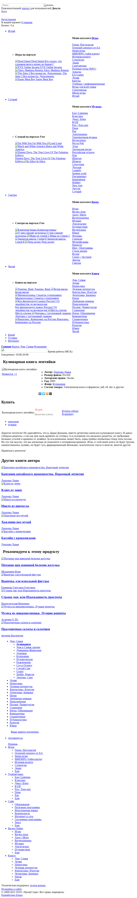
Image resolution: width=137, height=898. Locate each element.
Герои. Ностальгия (82, 44)
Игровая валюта (81, 56)
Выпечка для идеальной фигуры (25, 581)
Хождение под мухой (16, 522)
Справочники (80, 319)
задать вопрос (38, 885)
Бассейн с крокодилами (18, 538)
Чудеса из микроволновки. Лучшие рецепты (33, 613)
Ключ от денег (11, 490)
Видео (95, 202)
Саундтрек (78, 164)
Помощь (13, 744)
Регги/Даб (78, 143)
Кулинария (40, 346)
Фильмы (77, 235)
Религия (77, 325)
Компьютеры (79, 316)
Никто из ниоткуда (15, 506)
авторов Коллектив (12, 635)
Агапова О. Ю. (9, 619)
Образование (22, 804)
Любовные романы (83, 301)
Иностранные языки (26, 810)
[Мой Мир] (50, 393)
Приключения (80, 304)
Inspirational (78, 179)
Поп (74, 155)
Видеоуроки (79, 229)
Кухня (75, 254)
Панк (75, 128)
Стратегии (78, 59)
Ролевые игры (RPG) (84, 68)
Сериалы (77, 238)
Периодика (78, 286)
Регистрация (8, 19)
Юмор (75, 232)
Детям (75, 77)
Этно (75, 146)
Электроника (79, 134)
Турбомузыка (15, 774)
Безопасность (22, 813)
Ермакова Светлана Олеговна (18, 587)
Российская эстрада (83, 152)
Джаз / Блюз (79, 119)
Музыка (96, 106)
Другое (76, 188)
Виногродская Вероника (15, 603)
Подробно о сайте (11, 889)
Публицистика (80, 322)
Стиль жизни (79, 250)
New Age (77, 185)
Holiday (76, 182)
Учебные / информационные (88, 83)
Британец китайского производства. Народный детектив (42, 474)
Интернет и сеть (24, 816)
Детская (76, 167)
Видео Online (15, 828)
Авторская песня (81, 149)
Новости (77, 244)
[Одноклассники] (47, 393)
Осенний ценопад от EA (86, 47)
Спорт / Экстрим (81, 257)
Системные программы (28, 819)
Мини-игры (79, 92)
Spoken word (79, 173)
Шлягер (76, 161)
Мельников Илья (11, 571)
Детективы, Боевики (84, 295)
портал (26, 8)
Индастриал (79, 140)
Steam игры (78, 50)
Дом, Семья (78, 280)
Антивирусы (15, 738)
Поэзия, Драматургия (84, 307)
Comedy (76, 170)
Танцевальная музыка (84, 137)
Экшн (75, 62)
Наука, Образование (83, 313)
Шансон (77, 158)
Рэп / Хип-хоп (80, 125)
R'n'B (75, 122)
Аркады (76, 71)
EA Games (78, 74)
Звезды (76, 260)
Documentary (79, 176)
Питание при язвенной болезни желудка (30, 565)
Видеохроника (80, 217)
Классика (77, 116)
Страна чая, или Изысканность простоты (31, 597)
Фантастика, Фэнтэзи (84, 292)
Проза (75, 298)
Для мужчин (79, 223)
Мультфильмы (80, 241)
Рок (74, 131)
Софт (11, 801)
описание (13, 421)
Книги (95, 273)
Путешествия (79, 226)
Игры (95, 38)
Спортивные (79, 89)
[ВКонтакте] (40, 393)
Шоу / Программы (82, 247)
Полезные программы (27, 807)
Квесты (76, 80)
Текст (18, 822)
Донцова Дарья (62, 372)
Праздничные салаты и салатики (25, 629)
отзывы (12, 424)
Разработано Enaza (12, 895)
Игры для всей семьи (84, 86)
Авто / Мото (79, 214)
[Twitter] (43, 393)
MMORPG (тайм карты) (86, 53)
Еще (17, 771)
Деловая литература (83, 289)
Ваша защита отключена (25, 731)
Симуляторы (79, 65)
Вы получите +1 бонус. (44, 414)
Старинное (78, 310)
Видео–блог (79, 211)
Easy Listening (80, 113)
